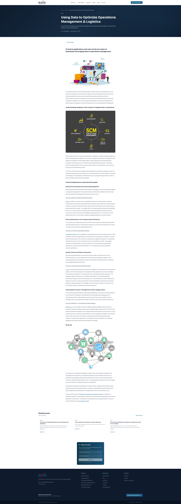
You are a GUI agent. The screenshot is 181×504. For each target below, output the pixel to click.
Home (62, 10)
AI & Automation (85, 475)
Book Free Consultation (133, 495)
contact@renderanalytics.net (47, 482)
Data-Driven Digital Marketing (88, 482)
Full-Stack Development (87, 480)
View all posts (139, 415)
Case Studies (81, 2)
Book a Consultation (129, 480)
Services (73, 2)
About (94, 2)
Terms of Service (139, 502)
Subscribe (90, 459)
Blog (98, 2)
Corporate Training (85, 487)
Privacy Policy (131, 502)
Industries (88, 2)
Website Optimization (86, 485)
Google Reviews (106, 487)
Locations (105, 482)
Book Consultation (136, 2)
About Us (126, 475)
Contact (103, 2)
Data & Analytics (85, 478)
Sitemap (105, 485)
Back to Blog (70, 42)
